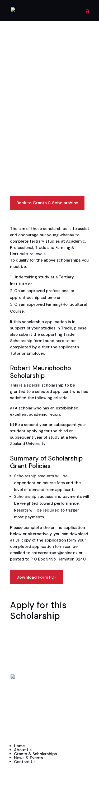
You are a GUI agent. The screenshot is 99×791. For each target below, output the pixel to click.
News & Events (28, 757)
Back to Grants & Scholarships (47, 203)
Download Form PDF (36, 577)
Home (19, 746)
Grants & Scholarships (35, 754)
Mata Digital (45, 733)
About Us (23, 750)
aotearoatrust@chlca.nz (54, 552)
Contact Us (25, 761)
